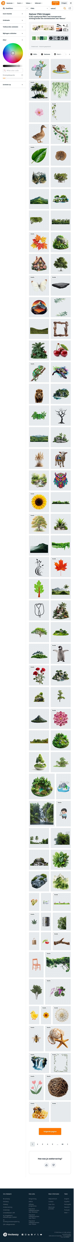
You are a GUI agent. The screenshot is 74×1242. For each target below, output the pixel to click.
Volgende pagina (50, 1131)
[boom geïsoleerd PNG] (61, 697)
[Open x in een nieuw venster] (38, 1234)
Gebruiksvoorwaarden (55, 1236)
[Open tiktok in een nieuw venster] (35, 1234)
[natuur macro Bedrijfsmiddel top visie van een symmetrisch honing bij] (36, 1038)
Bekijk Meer (59, 38)
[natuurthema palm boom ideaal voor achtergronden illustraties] (39, 91)
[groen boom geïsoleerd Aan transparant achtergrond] (61, 177)
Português (67, 1204)
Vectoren (10, 3)
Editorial (38, 3)
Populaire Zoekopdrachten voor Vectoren (34, 1210)
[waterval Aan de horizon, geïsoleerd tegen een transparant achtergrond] (39, 860)
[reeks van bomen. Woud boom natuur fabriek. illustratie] (39, 589)
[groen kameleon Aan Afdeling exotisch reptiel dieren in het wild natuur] (39, 372)
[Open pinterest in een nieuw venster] (32, 1234)
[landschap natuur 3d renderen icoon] (63, 786)
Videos (28, 3)
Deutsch (67, 1207)
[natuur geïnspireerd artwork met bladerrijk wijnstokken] (61, 134)
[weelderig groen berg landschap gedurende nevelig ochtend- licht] (39, 545)
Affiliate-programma (32, 1205)
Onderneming (7, 1207)
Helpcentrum (52, 1199)
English (66, 1199)
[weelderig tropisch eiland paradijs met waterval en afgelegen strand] (61, 394)
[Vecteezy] (3, 3)
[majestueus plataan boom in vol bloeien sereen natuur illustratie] (39, 524)
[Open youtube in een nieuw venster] (41, 1234)
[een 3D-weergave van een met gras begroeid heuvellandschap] (39, 329)
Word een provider (51, 1208)
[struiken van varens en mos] (61, 502)
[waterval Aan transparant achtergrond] (42, 813)
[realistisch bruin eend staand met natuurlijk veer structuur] (39, 134)
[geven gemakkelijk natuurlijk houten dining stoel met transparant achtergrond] (36, 964)
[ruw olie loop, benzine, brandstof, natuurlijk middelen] (46, 922)
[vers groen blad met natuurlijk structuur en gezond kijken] (39, 156)
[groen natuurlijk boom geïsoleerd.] (61, 264)
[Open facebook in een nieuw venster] (22, 1234)
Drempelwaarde (9, 75)
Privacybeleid (67, 1236)
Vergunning (32, 1199)
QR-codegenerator (9, 1224)
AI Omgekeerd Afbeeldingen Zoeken (10, 1216)
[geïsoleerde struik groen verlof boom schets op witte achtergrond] (61, 838)
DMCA (31, 1201)
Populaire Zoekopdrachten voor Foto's (34, 1216)
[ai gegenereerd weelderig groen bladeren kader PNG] (58, 964)
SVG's (35, 54)
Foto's (19, 3)
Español (66, 1201)
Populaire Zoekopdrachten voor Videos (34, 1222)
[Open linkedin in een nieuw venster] (28, 1234)
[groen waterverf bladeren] (61, 307)
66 (62, 1144)
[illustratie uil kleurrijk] (61, 480)
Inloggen (64, 3)
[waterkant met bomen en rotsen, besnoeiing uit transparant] (61, 199)
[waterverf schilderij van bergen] (39, 177)
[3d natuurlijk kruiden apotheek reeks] (46, 902)
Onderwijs (6, 1210)
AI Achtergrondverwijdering (11, 1220)
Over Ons (51, 1204)
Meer (66, 1212)
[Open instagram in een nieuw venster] (25, 1234)
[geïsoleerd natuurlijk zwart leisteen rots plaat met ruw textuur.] (61, 286)
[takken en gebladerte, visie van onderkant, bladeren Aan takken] (62, 922)
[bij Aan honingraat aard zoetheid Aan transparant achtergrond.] (39, 1112)
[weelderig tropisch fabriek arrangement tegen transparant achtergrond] (61, 860)
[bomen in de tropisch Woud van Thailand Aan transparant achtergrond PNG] (39, 632)
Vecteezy (6, 1201)
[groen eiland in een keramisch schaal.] (39, 762)
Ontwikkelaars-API (9, 1213)
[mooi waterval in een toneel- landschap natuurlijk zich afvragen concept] (39, 1063)
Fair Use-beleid (65, 1237)
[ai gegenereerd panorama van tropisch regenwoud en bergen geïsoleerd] (61, 589)
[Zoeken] (64, 8)
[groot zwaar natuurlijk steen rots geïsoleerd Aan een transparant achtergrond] (61, 1112)
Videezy (5, 1204)
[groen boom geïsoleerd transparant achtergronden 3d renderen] (39, 221)
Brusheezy (6, 1199)
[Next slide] (68, 54)
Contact (50, 1201)
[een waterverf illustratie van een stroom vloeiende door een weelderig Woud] (39, 480)
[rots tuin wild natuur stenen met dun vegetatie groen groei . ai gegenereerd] (39, 697)
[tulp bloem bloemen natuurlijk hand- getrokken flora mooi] (39, 610)
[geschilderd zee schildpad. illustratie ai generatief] (61, 372)
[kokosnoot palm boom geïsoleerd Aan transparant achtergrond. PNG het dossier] (39, 838)
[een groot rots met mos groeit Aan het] (39, 881)
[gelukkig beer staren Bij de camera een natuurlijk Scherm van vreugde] (39, 394)
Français (67, 1210)
